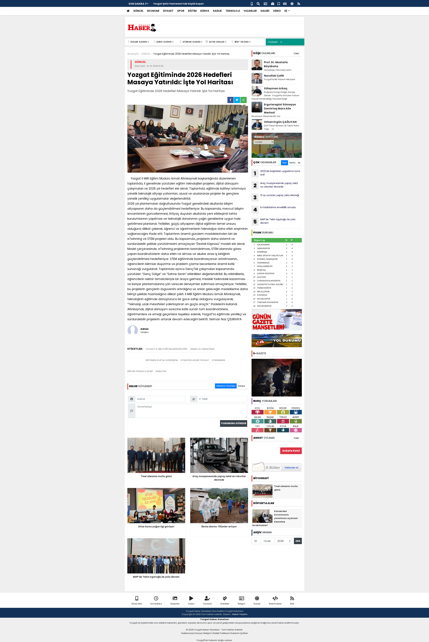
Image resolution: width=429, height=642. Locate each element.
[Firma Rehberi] (272, 3)
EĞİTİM (192, 11)
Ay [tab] (299, 162)
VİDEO (277, 11)
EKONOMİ (153, 11)
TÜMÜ (296, 53)
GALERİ (264, 11)
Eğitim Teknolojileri (140, 371)
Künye (257, 603)
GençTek (161, 371)
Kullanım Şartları (239, 633)
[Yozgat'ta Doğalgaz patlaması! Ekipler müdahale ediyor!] (277, 377)
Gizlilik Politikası (221, 633)
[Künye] (292, 3)
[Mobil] (251, 3)
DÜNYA (204, 11)
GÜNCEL (138, 11)
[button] (287, 11)
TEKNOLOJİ (233, 11)
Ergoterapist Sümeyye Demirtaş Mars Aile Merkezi (280, 108)
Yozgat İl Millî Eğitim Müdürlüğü (166, 349)
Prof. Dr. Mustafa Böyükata (276, 64)
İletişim (241, 603)
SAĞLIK (217, 11)
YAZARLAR (250, 11)
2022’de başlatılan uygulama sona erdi (277, 173)
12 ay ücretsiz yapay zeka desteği (276, 197)
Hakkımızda (187, 633)
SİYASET (168, 11)
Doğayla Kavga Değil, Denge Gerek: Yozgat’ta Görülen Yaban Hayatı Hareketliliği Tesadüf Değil (275, 95)
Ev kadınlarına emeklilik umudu (274, 209)
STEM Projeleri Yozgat (194, 360)
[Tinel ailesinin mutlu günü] (262, 491)
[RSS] (299, 3)
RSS (292, 603)
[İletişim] (265, 3)
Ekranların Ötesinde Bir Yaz (266, 116)
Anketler (224, 603)
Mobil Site (137, 603)
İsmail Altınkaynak (202, 349)
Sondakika (156, 603)
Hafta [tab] (292, 162)
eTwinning (218, 360)
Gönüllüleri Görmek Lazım (278, 70)
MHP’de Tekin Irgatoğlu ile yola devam (274, 221)
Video (191, 603)
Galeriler (175, 603)
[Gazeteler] (285, 3)
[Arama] (258, 3)
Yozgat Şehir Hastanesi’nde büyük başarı (178, 3)
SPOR (180, 11)
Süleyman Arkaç (275, 88)
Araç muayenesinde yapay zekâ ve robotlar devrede (276, 185)
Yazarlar (207, 603)
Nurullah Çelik (274, 76)
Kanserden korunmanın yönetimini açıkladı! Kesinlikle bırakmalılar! (275, 518)
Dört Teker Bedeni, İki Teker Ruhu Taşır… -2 (281, 127)
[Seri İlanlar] (279, 3)
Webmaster (275, 603)
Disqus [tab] (241, 385)
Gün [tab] (284, 162)
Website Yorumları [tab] (225, 385)
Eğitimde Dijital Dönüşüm (162, 360)
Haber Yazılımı (239, 614)
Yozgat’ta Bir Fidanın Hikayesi (279, 79)
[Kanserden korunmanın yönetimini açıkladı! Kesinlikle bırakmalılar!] (262, 516)
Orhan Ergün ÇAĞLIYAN (280, 122)
